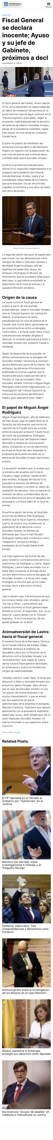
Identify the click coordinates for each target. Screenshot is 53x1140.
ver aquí (17, 732)
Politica (6, 15)
